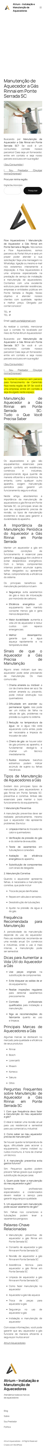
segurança (20, 557)
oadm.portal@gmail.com (23, 320)
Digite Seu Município (13, 185)
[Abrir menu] (40, 7)
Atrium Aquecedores (14, 1342)
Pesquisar (33, 190)
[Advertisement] (23, 47)
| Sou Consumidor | (13, 164)
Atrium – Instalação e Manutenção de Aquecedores (24, 7)
